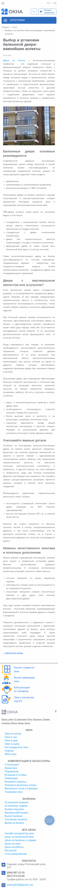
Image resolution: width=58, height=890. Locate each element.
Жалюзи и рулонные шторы (21, 785)
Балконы (37, 719)
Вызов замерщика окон (24, 679)
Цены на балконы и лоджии (20, 840)
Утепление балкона (16, 819)
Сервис (46, 719)
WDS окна (10, 754)
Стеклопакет (12, 764)
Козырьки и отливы (16, 775)
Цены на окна (12, 843)
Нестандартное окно (16, 747)
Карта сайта (8, 719)
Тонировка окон (14, 792)
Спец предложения (16, 854)
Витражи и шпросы (16, 781)
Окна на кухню (13, 733)
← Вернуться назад (13, 653)
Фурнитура (11, 768)
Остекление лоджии (16, 806)
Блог (30, 719)
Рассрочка (11, 850)
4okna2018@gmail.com (20, 884)
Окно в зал (11, 737)
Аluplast (9, 750)
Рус (49, 3)
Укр (54, 3)
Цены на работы (14, 847)
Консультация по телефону (22, 689)
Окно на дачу (12, 744)
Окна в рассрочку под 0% (24, 699)
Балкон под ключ (14, 809)
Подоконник (11, 771)
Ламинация (11, 778)
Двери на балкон (14, 60)
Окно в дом (11, 740)
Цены (27, 723)
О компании (21, 719)
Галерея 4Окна (9, 723)
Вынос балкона (13, 816)
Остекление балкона (16, 802)
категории (17, 20)
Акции (21, 723)
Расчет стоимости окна (24, 669)
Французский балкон (16, 812)
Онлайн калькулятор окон (19, 833)
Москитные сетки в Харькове (21, 788)
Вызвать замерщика (49, 11)
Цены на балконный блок (19, 836)
